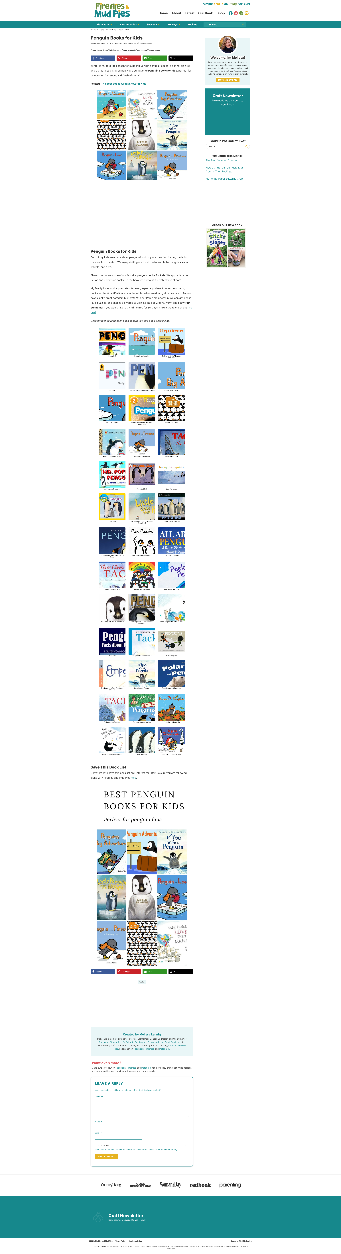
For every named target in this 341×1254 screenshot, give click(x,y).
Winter (108, 30)
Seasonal (100, 30)
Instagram (146, 1067)
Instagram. (164, 1048)
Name (98, 1121)
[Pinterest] (236, 13)
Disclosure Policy (135, 1241)
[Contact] (247, 13)
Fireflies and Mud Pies (112, 10)
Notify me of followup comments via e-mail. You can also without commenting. (136, 1149)
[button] (189, 93)
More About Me (228, 80)
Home (93, 30)
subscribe (153, 1149)
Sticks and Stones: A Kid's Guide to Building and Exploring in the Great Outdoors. (140, 1042)
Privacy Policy (120, 1241)
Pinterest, (149, 1048)
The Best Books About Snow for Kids (123, 83)
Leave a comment (146, 43)
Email (98, 1133)
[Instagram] (241, 13)
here (133, 777)
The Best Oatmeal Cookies (221, 160)
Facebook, (139, 1048)
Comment (100, 1096)
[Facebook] (231, 13)
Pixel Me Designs (245, 1241)
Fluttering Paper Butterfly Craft (224, 178)
